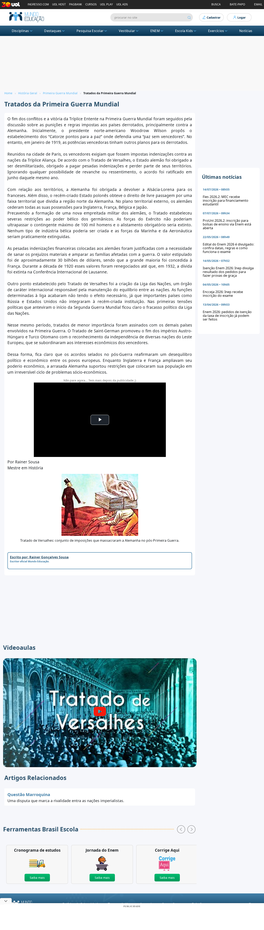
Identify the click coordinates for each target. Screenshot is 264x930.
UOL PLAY (106, 4)
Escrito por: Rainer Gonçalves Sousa (39, 557)
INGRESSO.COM (38, 4)
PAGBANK (75, 4)
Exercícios (216, 31)
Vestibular (127, 31)
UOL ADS (122, 4)
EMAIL (258, 4)
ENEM (155, 31)
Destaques (52, 31)
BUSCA (216, 4)
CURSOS (91, 4)
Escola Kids (184, 31)
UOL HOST (59, 4)
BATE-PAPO (237, 4)
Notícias (245, 31)
